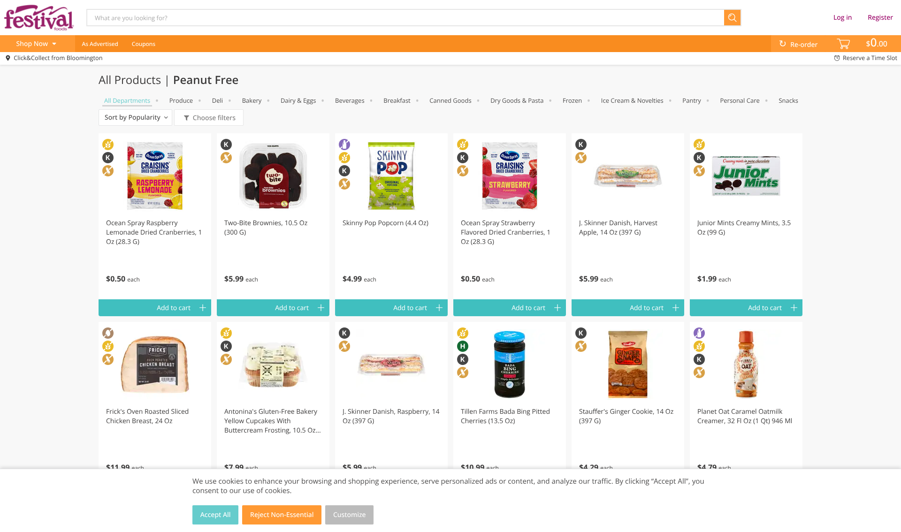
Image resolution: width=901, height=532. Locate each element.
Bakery (252, 100)
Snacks (788, 100)
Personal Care (739, 100)
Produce (181, 100)
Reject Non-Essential (281, 514)
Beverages (350, 100)
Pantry (691, 100)
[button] (155, 216)
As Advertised (100, 44)
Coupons (143, 44)
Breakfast (397, 100)
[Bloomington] (39, 17)
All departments (127, 100)
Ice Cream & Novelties (632, 100)
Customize (349, 514)
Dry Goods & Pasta (516, 100)
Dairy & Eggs (298, 100)
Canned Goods (450, 100)
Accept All (215, 514)
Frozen (572, 100)
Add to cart (174, 308)
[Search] (732, 17)
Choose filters (214, 118)
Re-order (803, 44)
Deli (217, 100)
